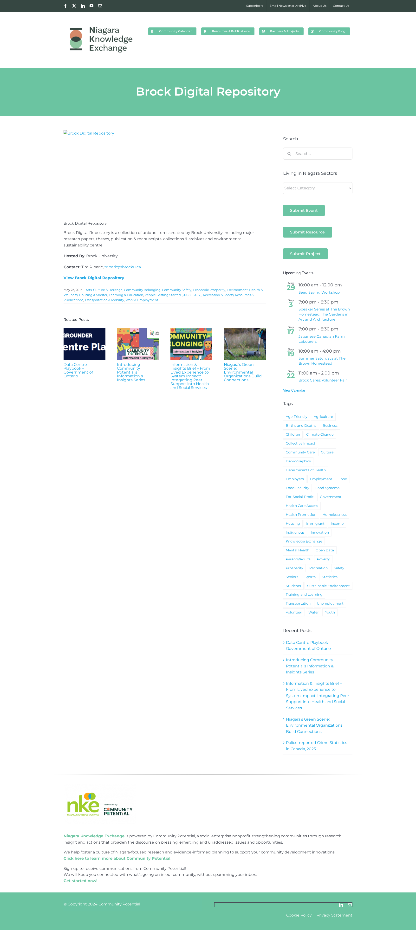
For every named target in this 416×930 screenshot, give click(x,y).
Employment (321, 479)
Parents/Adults (298, 559)
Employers (295, 479)
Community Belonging (142, 290)
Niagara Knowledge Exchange (94, 836)
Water (313, 612)
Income (337, 523)
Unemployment (330, 603)
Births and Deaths (301, 425)
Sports (310, 577)
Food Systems (327, 488)
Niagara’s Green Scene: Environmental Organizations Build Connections (243, 372)
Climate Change (319, 434)
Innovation (320, 532)
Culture (327, 452)
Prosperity (294, 568)
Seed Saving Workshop (319, 292)
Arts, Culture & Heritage (104, 290)
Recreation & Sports (218, 295)
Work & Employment (141, 300)
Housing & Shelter (93, 295)
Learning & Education (126, 295)
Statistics (330, 577)
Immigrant (315, 523)
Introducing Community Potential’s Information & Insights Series (131, 372)
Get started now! (81, 880)
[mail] (350, 905)
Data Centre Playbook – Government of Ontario (78, 370)
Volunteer (294, 612)
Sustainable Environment (328, 586)
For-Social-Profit (300, 497)
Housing (293, 523)
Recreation (318, 568)
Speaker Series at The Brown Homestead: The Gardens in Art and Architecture (324, 314)
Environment (237, 290)
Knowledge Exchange (304, 541)
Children (293, 434)
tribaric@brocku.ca (122, 267)
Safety (339, 568)
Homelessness (335, 514)
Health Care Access (302, 506)
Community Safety (176, 290)
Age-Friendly (296, 416)
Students (293, 586)
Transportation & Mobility (104, 300)
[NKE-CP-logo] (100, 785)
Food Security (297, 488)
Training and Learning (304, 594)
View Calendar (294, 390)
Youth (330, 612)
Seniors (292, 577)
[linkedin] (341, 905)
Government (330, 497)
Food (342, 479)
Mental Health (297, 550)
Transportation (298, 603)
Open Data (325, 550)
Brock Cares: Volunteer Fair (323, 380)
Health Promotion (301, 514)
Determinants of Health (306, 470)
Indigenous (295, 532)
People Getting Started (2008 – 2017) (173, 295)
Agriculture (323, 416)
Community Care (300, 452)
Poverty (323, 559)
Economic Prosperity (209, 290)
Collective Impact (300, 443)
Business (330, 425)
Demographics (298, 461)
